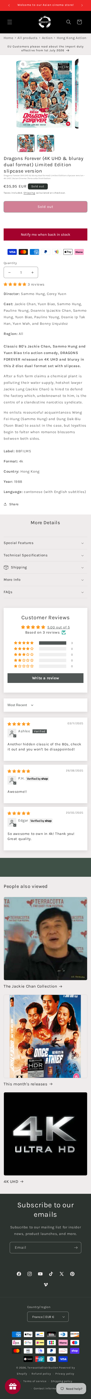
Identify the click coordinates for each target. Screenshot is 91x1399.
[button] (45, 220)
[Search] (68, 22)
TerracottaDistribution (42, 1367)
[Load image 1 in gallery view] (25, 143)
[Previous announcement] (9, 5)
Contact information (48, 1388)
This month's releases (26, 1083)
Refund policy (41, 1373)
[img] (19, 724)
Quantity (10, 263)
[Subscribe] (75, 1247)
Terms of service (34, 1381)
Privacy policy (64, 1373)
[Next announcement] (82, 5)
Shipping (29, 192)
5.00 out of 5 (58, 627)
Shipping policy (61, 1381)
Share (14, 504)
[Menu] (9, 22)
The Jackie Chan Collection (30, 986)
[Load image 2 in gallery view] (45, 143)
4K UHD (11, 1181)
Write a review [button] (45, 678)
